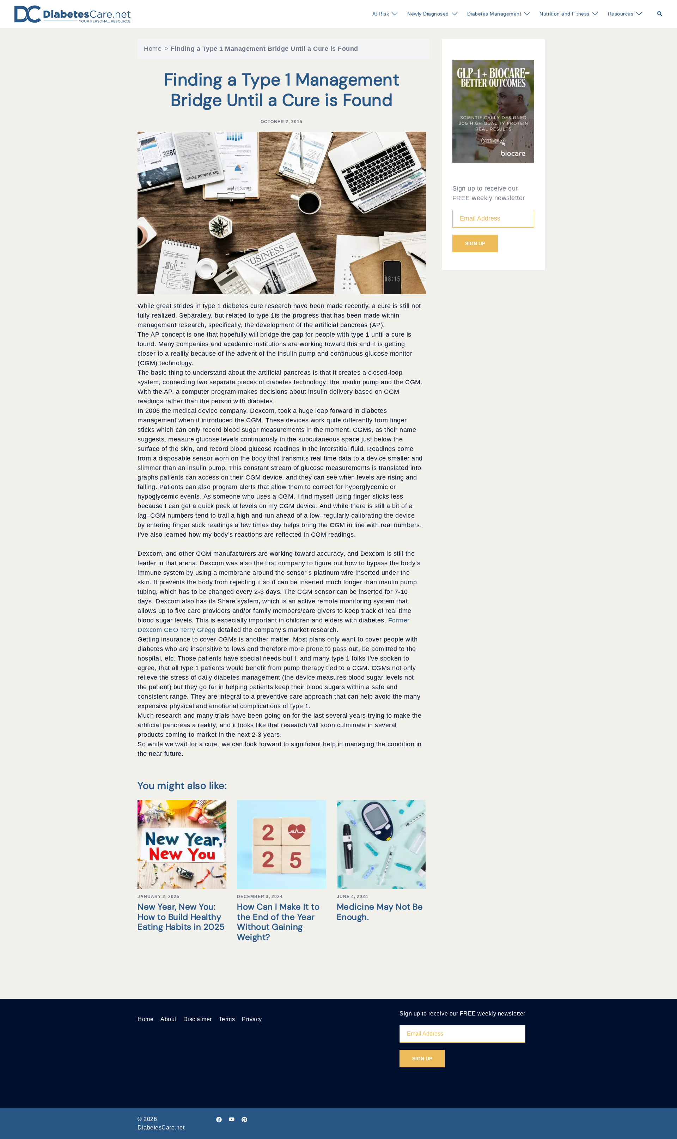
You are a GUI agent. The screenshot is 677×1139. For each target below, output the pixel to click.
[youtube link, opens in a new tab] (231, 1119)
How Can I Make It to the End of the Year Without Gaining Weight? (278, 921)
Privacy (252, 1019)
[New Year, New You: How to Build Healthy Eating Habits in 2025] (182, 844)
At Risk (380, 14)
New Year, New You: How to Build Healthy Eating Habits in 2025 (181, 917)
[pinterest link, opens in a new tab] (244, 1119)
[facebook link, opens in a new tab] (219, 1119)
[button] (660, 14)
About (168, 1019)
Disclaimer (197, 1019)
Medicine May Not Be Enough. (380, 911)
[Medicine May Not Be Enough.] (381, 844)
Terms (227, 1019)
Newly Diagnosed (428, 14)
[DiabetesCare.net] (72, 13)
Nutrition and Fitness (564, 14)
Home (152, 48)
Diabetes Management (494, 14)
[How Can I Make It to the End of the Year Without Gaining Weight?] (281, 844)
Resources (621, 14)
